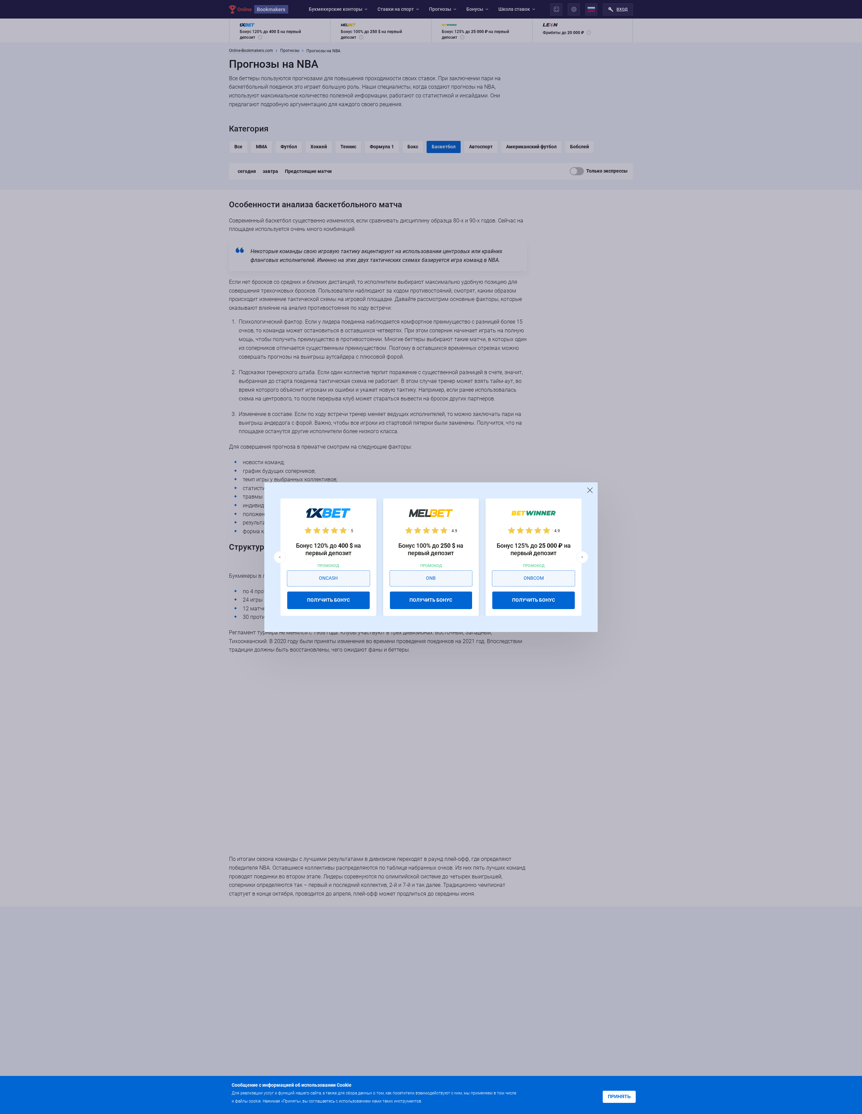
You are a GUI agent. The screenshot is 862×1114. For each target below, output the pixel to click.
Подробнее (436, 1100)
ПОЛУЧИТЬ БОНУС (328, 600)
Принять (619, 1096)
